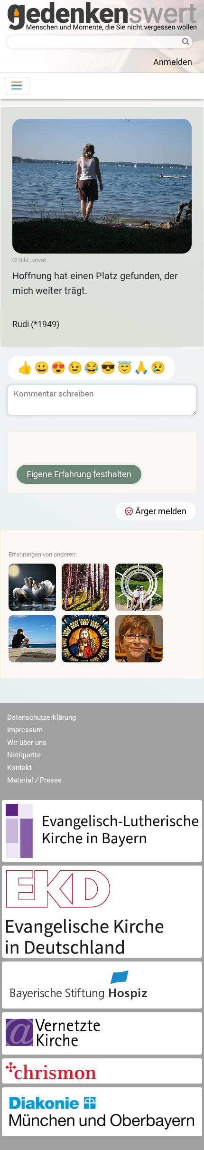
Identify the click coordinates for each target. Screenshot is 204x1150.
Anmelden (172, 62)
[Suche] (183, 42)
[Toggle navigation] (16, 85)
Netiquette (24, 755)
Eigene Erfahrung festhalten (79, 474)
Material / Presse (34, 780)
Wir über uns (26, 742)
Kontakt (19, 768)
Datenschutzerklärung (41, 717)
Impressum (25, 730)
